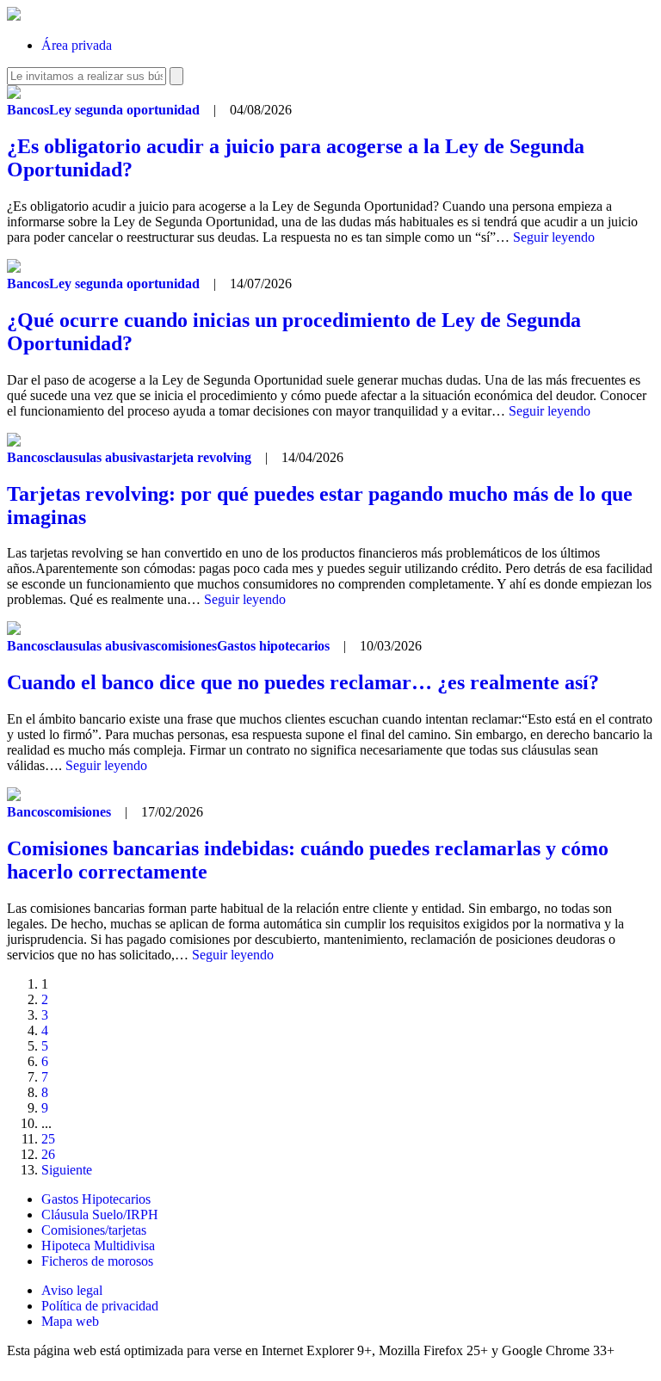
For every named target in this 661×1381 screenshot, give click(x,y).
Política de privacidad (99, 1305)
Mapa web (70, 1321)
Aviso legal (71, 1290)
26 (48, 1154)
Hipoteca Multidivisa (98, 1245)
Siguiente (66, 1169)
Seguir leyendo (554, 237)
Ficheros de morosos (97, 1261)
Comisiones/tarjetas (93, 1230)
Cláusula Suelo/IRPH (99, 1214)
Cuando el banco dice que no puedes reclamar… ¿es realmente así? (303, 682)
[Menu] (604, 32)
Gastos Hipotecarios (96, 1199)
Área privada (76, 45)
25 (48, 1138)
